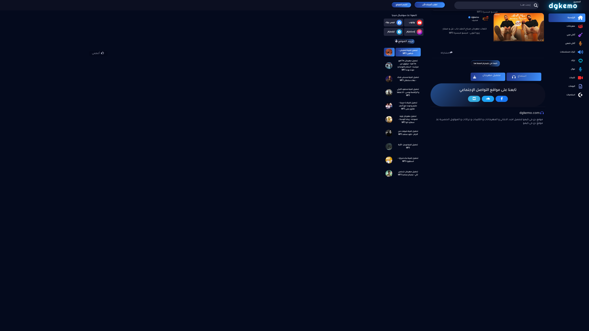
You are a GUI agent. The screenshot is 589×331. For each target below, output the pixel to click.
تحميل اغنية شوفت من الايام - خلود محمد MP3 (408, 133)
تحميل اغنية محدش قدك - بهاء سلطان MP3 (408, 79)
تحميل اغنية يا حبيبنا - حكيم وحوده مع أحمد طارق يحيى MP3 (408, 106)
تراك (573, 61)
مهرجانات (571, 26)
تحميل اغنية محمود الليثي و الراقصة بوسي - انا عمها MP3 (408, 92)
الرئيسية (571, 18)
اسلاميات (570, 95)
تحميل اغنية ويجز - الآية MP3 (408, 146)
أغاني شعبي (570, 43)
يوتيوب (412, 22)
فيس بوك (390, 22)
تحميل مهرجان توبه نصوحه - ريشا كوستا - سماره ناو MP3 (408, 119)
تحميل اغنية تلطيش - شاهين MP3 (408, 52)
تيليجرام (391, 32)
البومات (571, 86)
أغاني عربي (571, 35)
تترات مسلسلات (567, 52)
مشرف (475, 20)
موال (573, 69)
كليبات (572, 78)
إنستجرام (411, 32)
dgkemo (475, 17)
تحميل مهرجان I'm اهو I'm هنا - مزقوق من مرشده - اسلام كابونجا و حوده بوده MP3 (408, 65)
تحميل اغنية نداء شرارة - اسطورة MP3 (408, 160)
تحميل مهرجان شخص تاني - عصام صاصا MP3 (408, 173)
